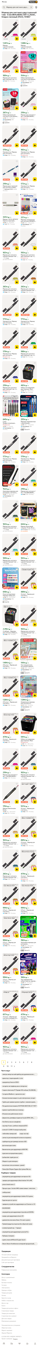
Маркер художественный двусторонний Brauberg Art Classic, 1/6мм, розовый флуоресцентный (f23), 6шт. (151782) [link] (10, 46)
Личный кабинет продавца (10, 1254)
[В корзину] (17, 38)
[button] (36, 7)
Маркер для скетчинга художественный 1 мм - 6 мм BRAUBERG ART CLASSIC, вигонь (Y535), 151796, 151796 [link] (28, 561)
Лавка (12, 1343)
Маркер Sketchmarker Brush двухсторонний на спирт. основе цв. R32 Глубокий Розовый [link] (10, 809)
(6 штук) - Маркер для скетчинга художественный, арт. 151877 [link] (27, 809)
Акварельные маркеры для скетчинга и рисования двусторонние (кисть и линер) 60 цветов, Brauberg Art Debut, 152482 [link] (28, 702)
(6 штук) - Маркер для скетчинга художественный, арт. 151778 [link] (27, 1017)
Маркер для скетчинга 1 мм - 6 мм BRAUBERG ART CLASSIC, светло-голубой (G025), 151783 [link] (28, 492)
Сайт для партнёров (8, 1262)
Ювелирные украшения (9, 1321)
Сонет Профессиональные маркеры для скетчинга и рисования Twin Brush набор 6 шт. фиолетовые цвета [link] (10, 422)
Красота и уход (6, 1298)
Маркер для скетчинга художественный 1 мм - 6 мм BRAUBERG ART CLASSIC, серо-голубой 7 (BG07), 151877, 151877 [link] (28, 775)
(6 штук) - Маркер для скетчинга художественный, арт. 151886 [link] (27, 876)
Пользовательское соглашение (11, 1325)
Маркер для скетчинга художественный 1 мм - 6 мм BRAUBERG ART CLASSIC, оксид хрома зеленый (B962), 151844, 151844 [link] (10, 527)
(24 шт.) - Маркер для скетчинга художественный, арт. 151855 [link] (9, 943)
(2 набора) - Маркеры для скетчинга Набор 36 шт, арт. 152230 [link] (10, 632)
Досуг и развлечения (8, 1277)
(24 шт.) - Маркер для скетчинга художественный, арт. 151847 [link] (9, 980)
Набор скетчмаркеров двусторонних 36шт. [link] (27, 388)
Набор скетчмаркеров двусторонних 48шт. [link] (27, 739)
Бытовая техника (7, 1282)
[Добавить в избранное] (17, 21)
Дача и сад (5, 1303)
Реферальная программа (9, 1270)
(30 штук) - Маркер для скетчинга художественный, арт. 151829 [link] (10, 702)
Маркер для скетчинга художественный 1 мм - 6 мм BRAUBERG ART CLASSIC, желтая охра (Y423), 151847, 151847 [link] (10, 843)
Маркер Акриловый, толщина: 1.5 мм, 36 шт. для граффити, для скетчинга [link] (27, 527)
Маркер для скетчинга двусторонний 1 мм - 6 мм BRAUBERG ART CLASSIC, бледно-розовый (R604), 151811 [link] (10, 78)
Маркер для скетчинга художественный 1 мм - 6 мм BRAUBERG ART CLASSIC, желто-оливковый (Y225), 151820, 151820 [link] (28, 632)
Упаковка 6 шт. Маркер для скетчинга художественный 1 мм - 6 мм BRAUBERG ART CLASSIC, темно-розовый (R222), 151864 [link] (28, 186)
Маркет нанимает (7, 1330)
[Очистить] (31, 7)
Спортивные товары (8, 1311)
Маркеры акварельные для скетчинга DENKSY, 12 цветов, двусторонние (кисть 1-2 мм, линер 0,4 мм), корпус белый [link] (28, 220)
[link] (19, 1074)
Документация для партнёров (11, 1260)
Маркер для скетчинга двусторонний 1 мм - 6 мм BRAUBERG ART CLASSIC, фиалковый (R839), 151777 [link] (10, 388)
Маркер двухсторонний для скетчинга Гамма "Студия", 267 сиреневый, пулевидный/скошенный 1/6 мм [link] (10, 186)
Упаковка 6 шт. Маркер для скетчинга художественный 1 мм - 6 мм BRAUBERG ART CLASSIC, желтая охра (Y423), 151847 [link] (28, 322)
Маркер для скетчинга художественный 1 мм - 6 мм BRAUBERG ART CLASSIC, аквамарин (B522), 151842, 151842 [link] (10, 1049)
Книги (3, 1305)
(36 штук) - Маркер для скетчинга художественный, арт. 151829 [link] (10, 665)
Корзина (27, 1343)
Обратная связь (6, 1328)
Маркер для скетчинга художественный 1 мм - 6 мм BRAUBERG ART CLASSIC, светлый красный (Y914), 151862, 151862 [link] (10, 255)
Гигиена (4, 1285)
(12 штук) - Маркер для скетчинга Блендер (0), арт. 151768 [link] (10, 1017)
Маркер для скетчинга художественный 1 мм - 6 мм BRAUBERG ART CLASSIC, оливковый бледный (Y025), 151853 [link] (10, 289)
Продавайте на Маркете (9, 1257)
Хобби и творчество (8, 1300)
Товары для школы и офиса (10, 1308)
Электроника (6, 1287)
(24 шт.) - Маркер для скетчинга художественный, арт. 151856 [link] (9, 910)
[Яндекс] (15, 1339)
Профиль (35, 1343)
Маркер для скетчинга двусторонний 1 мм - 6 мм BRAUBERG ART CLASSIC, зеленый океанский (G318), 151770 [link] (28, 354)
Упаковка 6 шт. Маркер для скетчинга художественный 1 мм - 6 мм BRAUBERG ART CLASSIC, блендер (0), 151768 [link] (28, 152)
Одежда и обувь (7, 1290)
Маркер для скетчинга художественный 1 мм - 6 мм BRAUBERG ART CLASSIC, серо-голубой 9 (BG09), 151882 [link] (10, 876)
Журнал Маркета (7, 1333)
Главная (4, 1343)
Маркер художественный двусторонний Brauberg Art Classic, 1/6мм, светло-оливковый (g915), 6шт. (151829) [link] (28, 46)
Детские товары (7, 1318)
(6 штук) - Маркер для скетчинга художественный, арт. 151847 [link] (9, 739)
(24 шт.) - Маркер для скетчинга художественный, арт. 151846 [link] (27, 910)
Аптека (4, 1295)
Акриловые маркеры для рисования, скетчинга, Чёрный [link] (10, 492)
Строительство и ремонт (9, 1316)
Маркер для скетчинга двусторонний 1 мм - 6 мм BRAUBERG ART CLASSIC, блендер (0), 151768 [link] (28, 255)
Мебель (4, 1280)
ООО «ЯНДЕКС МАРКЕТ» (14, 1336)
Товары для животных (8, 1313)
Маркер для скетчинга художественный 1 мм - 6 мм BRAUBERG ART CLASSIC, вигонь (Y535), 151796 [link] (28, 289)
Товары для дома (7, 1293)
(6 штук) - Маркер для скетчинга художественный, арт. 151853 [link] (27, 594)
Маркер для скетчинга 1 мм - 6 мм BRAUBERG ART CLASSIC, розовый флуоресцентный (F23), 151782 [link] (10, 775)
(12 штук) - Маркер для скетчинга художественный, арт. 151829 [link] (28, 843)
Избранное (19, 1343)
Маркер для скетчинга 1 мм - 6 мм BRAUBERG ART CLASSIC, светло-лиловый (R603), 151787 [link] (28, 115)
